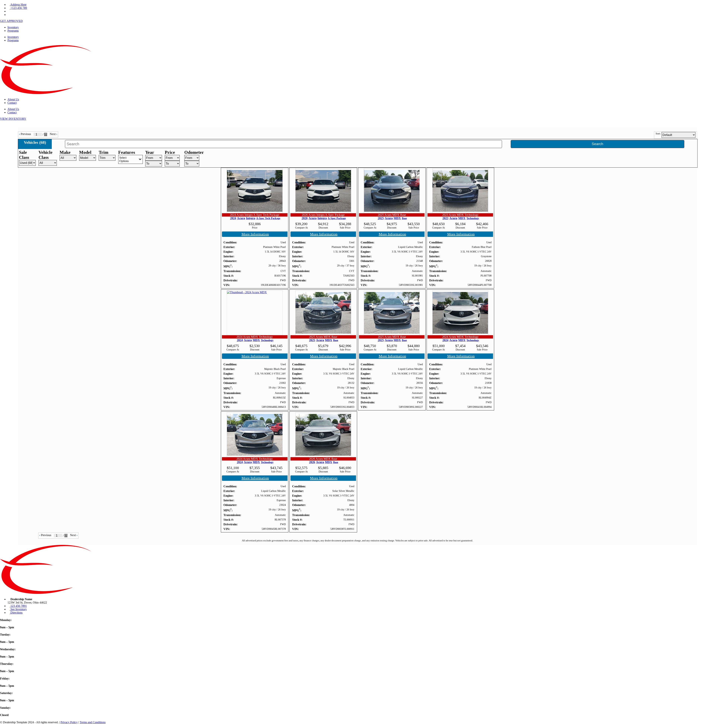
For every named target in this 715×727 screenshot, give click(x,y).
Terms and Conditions (93, 722)
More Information (255, 234)
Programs (13, 30)
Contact (12, 102)
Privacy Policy (69, 722)
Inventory (13, 27)
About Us (13, 99)
